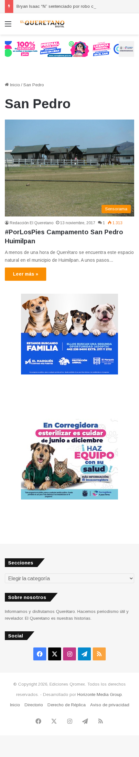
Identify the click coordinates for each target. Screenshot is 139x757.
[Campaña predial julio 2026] (69, 48)
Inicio (14, 84)
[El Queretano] (42, 24)
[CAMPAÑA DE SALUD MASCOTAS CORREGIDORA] (69, 498)
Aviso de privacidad (109, 704)
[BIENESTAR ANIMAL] (69, 373)
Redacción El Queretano (31, 223)
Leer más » (25, 274)
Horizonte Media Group (99, 694)
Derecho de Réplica (67, 704)
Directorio (34, 704)
